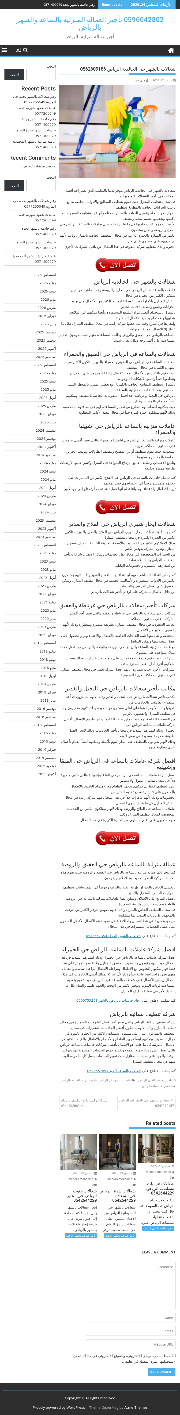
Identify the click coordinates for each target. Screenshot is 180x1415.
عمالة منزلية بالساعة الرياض (159, 1086)
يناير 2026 (48, 323)
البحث (51, 66)
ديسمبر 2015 (46, 757)
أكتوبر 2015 (47, 774)
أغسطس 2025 (44, 364)
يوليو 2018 (47, 651)
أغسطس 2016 (44, 724)
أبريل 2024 (47, 487)
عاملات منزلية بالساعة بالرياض (79, 1080)
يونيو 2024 (48, 471)
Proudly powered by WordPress (59, 1407)
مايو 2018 (48, 667)
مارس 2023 (47, 585)
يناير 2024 (48, 512)
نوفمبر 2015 (46, 765)
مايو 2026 (48, 299)
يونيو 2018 (48, 659)
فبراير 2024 (47, 504)
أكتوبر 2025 (47, 348)
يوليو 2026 (47, 283)
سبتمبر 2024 (46, 454)
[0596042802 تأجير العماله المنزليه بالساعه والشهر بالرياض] (171, 50)
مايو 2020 (48, 610)
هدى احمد (139, 80)
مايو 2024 (48, 479)
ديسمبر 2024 (46, 430)
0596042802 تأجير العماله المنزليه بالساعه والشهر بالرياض (90, 23)
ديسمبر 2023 (46, 520)
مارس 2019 (47, 626)
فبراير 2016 (47, 749)
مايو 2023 (48, 569)
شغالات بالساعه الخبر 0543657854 (114, 1070)
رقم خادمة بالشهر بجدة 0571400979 (69, 4)
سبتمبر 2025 (46, 356)
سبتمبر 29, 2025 (160, 1166)
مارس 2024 (47, 495)
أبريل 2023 (47, 577)
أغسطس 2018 (44, 643)
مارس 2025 (47, 405)
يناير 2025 (48, 422)
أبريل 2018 (47, 675)
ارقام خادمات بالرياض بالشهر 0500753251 (108, 1000)
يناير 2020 (48, 618)
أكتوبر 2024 (47, 446)
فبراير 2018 (47, 692)
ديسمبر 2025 (46, 332)
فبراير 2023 (47, 594)
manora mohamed (159, 1172)
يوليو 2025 (47, 373)
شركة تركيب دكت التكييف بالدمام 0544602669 (84, 1103)
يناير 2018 (48, 700)
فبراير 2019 (47, 634)
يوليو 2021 (47, 602)
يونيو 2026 (48, 291)
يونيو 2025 (48, 381)
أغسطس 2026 (44, 274)
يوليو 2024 (47, 463)
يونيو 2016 (48, 741)
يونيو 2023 (48, 561)
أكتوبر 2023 (47, 528)
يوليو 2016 (47, 733)
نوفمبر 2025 (46, 340)
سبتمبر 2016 (46, 716)
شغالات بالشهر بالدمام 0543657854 (113, 935)
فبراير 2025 (47, 414)
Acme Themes (136, 1407)
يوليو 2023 (47, 553)
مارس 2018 (47, 684)
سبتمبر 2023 (46, 536)
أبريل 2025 (47, 397)
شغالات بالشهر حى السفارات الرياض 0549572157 (146, 1103)
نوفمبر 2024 (46, 438)
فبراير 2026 (47, 315)
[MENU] (4, 50)
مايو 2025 (48, 389)
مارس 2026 (47, 307)
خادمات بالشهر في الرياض (115, 1080)
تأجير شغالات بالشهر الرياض (155, 1080)
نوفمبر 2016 (46, 708)
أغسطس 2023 (44, 544)
